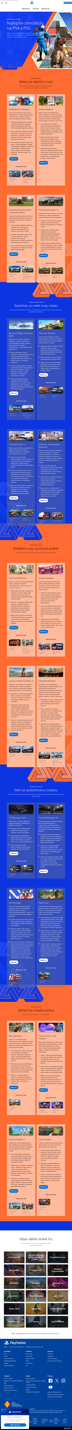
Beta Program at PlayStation (55, 1397)
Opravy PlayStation (9, 1385)
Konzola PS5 (29, 1354)
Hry (26, 1365)
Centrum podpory (8, 1378)
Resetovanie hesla (8, 1388)
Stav (5, 1383)
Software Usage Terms (65, 1420)
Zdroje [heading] (28, 1376)
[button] (14, 159)
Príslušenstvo (29, 1363)
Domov (6, 1347)
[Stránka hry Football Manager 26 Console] (51, 809)
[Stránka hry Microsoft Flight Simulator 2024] (21, 324)
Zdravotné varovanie (31, 1387)
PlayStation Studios (9, 1358)
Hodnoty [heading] (50, 1351)
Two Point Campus (14, 587)
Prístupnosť (50, 1356)
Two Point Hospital (25, 585)
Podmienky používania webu (45, 1420)
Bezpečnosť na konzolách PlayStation (13, 1381)
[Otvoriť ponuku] (2, 3)
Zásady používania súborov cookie (57, 1421)
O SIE (5, 1354)
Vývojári (28, 1389)
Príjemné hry (26, 9)
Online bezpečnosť (52, 1358)
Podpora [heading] (6, 1376)
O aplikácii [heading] (7, 1351)
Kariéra (6, 1356)
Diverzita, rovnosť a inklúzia (55, 1361)
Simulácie (36, 9)
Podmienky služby (30, 1378)
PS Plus (28, 1361)
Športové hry (46, 9)
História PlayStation (9, 1365)
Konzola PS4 (29, 1356)
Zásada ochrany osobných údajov (35, 1421)
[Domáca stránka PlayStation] (31, 2)
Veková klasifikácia (31, 1385)
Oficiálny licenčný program (32, 1392)
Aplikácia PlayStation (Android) (55, 1394)
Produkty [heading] (29, 1351)
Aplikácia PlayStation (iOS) (54, 1392)
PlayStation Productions (10, 1361)
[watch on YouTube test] (16, 175)
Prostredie (50, 1354)
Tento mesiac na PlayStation (16, 1347)
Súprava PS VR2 (30, 1358)
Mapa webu (51, 1421)
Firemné (6, 1363)
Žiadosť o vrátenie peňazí (10, 1390)
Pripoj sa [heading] (50, 1376)
